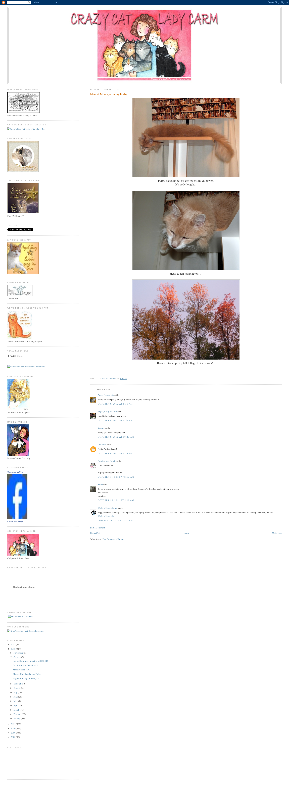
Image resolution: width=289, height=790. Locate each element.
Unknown (102, 444)
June (16, 696)
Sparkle (101, 427)
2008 (13, 736)
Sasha (100, 484)
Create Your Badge (15, 521)
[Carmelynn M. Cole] (17, 518)
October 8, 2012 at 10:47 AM (116, 436)
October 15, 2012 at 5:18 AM (116, 500)
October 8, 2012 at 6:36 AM (115, 403)
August (17, 687)
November (18, 652)
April (16, 705)
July (16, 692)
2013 (13, 644)
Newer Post (95, 532)
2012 (13, 648)
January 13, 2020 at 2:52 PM (115, 520)
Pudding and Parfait (107, 460)
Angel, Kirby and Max (108, 411)
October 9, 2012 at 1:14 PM (115, 453)
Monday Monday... (21, 669)
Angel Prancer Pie (106, 394)
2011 (13, 723)
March (17, 709)
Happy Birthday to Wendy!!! (26, 678)
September (19, 683)
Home (186, 532)
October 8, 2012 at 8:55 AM (115, 420)
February (18, 714)
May (16, 701)
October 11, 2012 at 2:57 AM (116, 476)
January (17, 718)
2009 (13, 732)
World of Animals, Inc (107, 507)
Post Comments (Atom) (113, 539)
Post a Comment (97, 527)
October (17, 657)
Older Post (277, 532)
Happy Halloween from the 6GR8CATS (30, 660)
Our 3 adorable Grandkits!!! (25, 665)
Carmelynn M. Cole (15, 472)
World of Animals (106, 515)
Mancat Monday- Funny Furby (27, 673)
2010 (13, 728)
